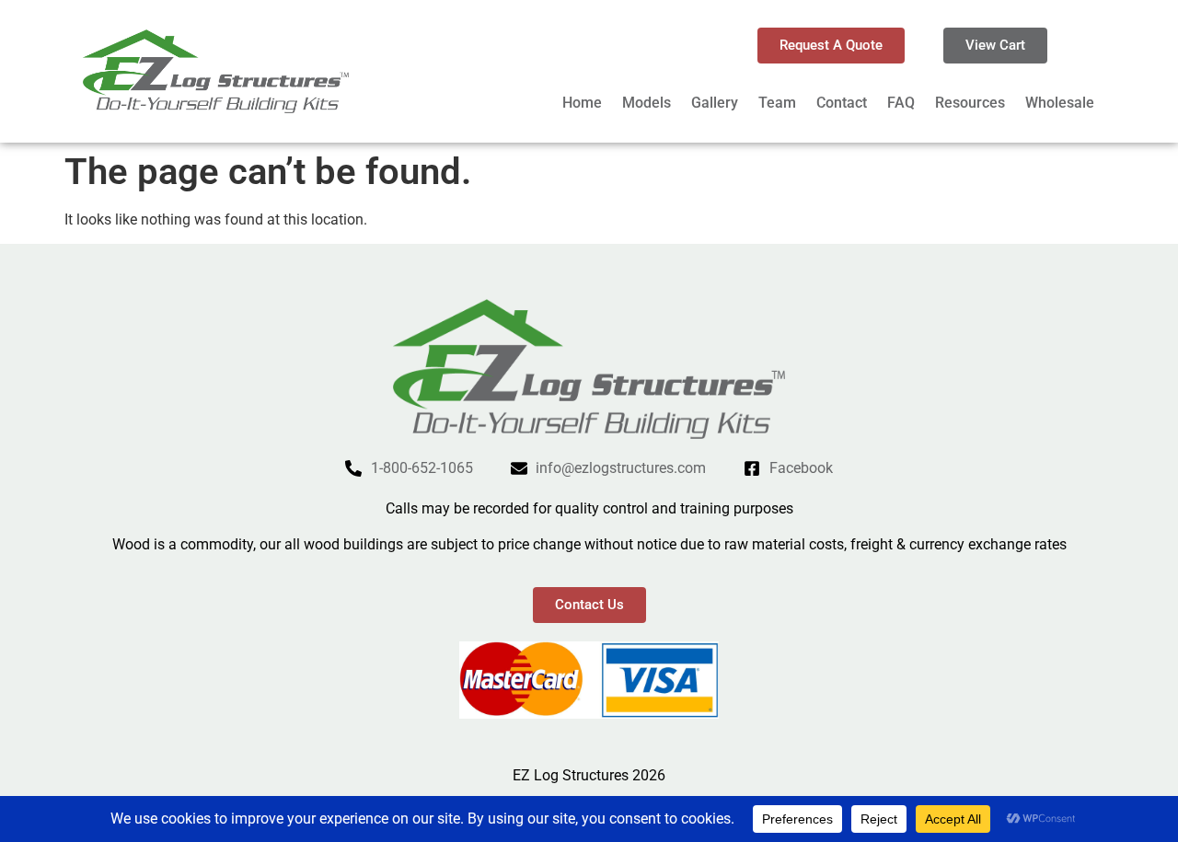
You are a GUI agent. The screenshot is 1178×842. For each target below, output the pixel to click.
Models (646, 102)
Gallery (714, 102)
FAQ (901, 102)
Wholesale (1059, 102)
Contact (841, 102)
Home (582, 102)
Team (777, 102)
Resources (970, 102)
